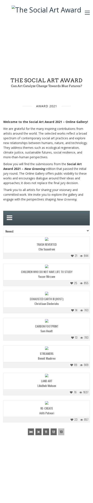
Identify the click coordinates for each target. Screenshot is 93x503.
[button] (87, 13)
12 (53, 432)
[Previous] (38, 432)
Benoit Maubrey (46, 358)
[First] (31, 432)
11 (46, 432)
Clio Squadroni (46, 249)
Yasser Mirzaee (46, 276)
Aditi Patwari (46, 413)
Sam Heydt (46, 331)
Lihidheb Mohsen (46, 385)
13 (61, 431)
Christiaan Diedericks (46, 303)
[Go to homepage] (46, 39)
